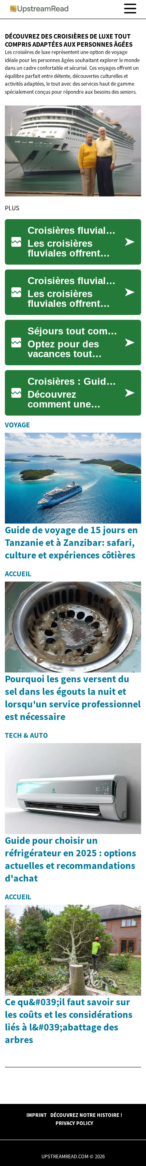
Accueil (18, 573)
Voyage (17, 424)
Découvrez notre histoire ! (86, 1115)
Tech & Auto (26, 735)
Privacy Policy (74, 1123)
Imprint (36, 1115)
